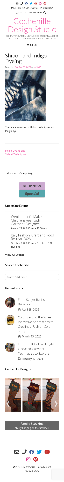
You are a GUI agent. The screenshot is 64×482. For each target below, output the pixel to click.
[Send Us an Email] (17, 3)
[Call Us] (21, 3)
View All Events (14, 254)
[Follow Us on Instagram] (40, 3)
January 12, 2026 (31, 359)
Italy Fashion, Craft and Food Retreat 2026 (32, 237)
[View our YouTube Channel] (35, 3)
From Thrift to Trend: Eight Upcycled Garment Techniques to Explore (36, 348)
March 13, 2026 (30, 336)
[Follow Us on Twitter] (31, 3)
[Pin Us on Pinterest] (45, 3)
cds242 (37, 67)
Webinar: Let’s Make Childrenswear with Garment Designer (26, 220)
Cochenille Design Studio (32, 25)
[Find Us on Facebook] (26, 3)
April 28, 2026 (29, 309)
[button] (7, 404)
